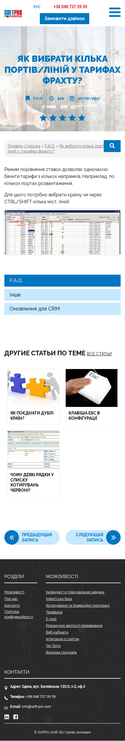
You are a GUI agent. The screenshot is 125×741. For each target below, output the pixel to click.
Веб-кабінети (57, 632)
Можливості (14, 592)
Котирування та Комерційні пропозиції (78, 606)
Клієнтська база (59, 599)
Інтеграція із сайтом (62, 639)
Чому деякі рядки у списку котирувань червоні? (32, 482)
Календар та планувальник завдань (75, 592)
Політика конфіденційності (18, 614)
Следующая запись (89, 537)
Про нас (11, 599)
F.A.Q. (38, 98)
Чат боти (53, 646)
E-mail (51, 619)
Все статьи (99, 354)
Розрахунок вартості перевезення (74, 626)
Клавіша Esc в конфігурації (84, 416)
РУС (36, 7)
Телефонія (54, 612)
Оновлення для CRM (35, 309)
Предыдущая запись (37, 537)
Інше (15, 295)
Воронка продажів (61, 652)
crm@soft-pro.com (36, 707)
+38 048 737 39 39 (70, 6)
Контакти (12, 606)
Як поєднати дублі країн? (31, 416)
